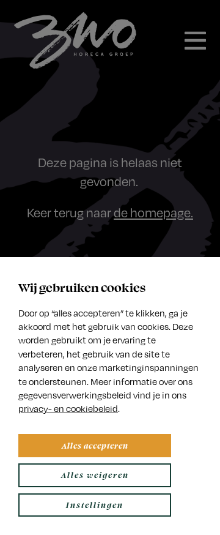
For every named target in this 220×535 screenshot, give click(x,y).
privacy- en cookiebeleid (68, 408)
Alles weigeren (95, 475)
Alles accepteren (95, 445)
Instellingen (94, 504)
